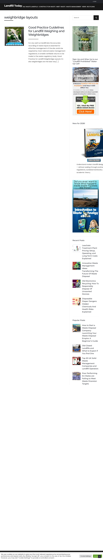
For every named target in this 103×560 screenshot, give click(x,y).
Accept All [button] (97, 556)
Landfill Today (13, 5)
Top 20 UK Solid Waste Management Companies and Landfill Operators (90, 363)
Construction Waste (47, 7)
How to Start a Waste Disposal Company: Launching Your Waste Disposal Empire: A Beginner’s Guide (90, 333)
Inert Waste (60, 7)
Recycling (91, 7)
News (84, 7)
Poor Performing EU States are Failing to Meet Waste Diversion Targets (89, 378)
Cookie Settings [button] (86, 556)
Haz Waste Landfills (30, 7)
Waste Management (73, 7)
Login (94, 1)
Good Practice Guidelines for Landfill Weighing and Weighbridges (46, 31)
